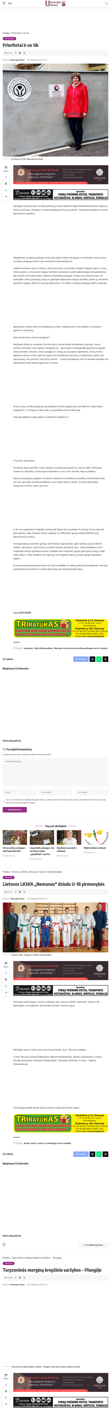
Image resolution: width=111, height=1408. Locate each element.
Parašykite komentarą (94, 1245)
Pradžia (6, 33)
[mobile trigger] (5, 3)
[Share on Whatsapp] (6, 190)
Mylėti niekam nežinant (95, 848)
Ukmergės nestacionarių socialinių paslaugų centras (76, 648)
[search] (106, 3)
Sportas (8, 877)
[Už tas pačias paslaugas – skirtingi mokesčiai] (15, 837)
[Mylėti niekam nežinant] (96, 837)
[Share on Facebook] (15, 53)
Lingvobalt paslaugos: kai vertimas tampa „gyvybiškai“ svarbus (42, 851)
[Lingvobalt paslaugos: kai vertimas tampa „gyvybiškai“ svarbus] (42, 837)
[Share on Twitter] (20, 53)
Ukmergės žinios (17, 60)
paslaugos (28, 648)
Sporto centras (37, 1143)
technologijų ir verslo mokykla (58, 1143)
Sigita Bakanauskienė (43, 648)
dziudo (27, 1143)
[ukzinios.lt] (55, 3)
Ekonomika (11, 842)
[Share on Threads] (105, 659)
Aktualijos (9, 38)
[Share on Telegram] (24, 53)
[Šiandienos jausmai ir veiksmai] (69, 837)
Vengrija (103, 648)
